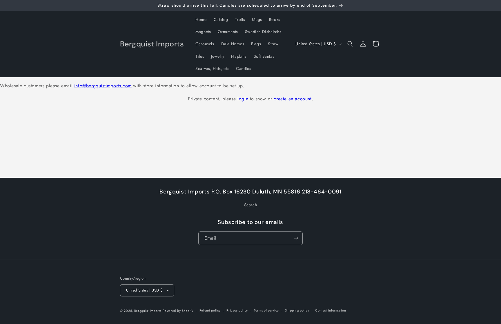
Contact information (330, 310)
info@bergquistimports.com (103, 85)
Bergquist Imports (147, 310)
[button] (350, 43)
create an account (292, 98)
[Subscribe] (296, 238)
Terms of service (266, 310)
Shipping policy (297, 310)
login (242, 98)
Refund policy (210, 310)
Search (250, 205)
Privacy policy (237, 310)
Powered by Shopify (178, 310)
